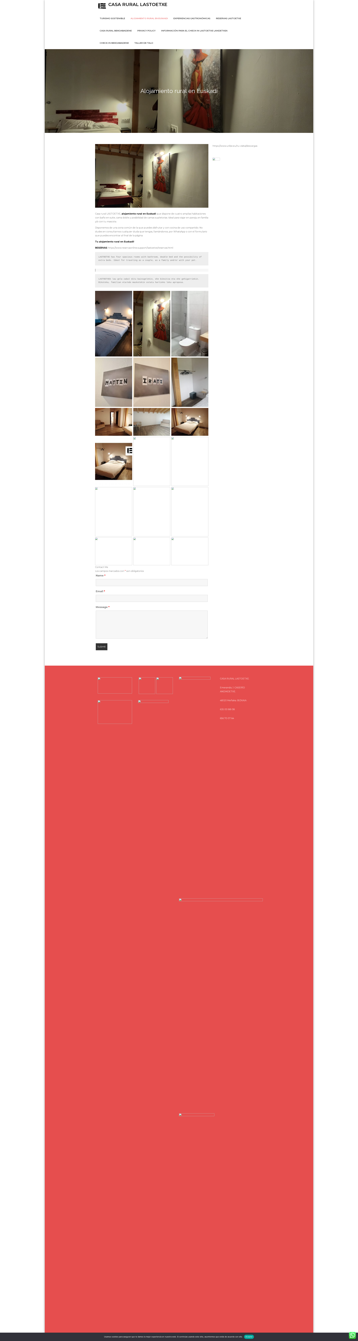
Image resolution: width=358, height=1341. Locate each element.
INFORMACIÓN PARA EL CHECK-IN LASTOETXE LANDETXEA (194, 30)
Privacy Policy (146, 30)
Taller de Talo (143, 43)
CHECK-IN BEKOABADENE (114, 43)
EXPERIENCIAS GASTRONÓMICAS (191, 18)
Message (102, 607)
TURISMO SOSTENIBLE (112, 18)
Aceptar (249, 1337)
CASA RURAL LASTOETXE (137, 4)
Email (100, 591)
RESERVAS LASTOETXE (228, 18)
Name (100, 575)
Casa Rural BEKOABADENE (116, 30)
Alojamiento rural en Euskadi (149, 18)
